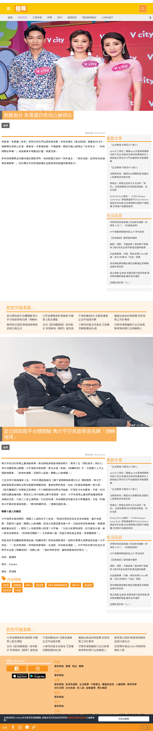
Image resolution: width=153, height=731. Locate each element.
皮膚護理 (90, 688)
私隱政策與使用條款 (76, 717)
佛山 (29, 585)
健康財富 (72, 17)
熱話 (74, 666)
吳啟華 (88, 585)
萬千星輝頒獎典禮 (58, 585)
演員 (19, 590)
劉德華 (40, 585)
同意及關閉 (123, 718)
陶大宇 (76, 585)
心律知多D (107, 17)
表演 (6, 585)
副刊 (59, 17)
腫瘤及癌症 (108, 684)
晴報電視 (22, 17)
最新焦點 (59, 666)
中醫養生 (95, 684)
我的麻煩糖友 (89, 17)
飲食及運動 (72, 684)
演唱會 (17, 585)
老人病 (80, 688)
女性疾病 (70, 688)
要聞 (68, 666)
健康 (10, 17)
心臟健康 (120, 684)
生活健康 (84, 684)
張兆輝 (7, 590)
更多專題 (102, 688)
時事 (49, 17)
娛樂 (5, 125)
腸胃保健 (132, 684)
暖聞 (81, 666)
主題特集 (37, 17)
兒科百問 (59, 688)
